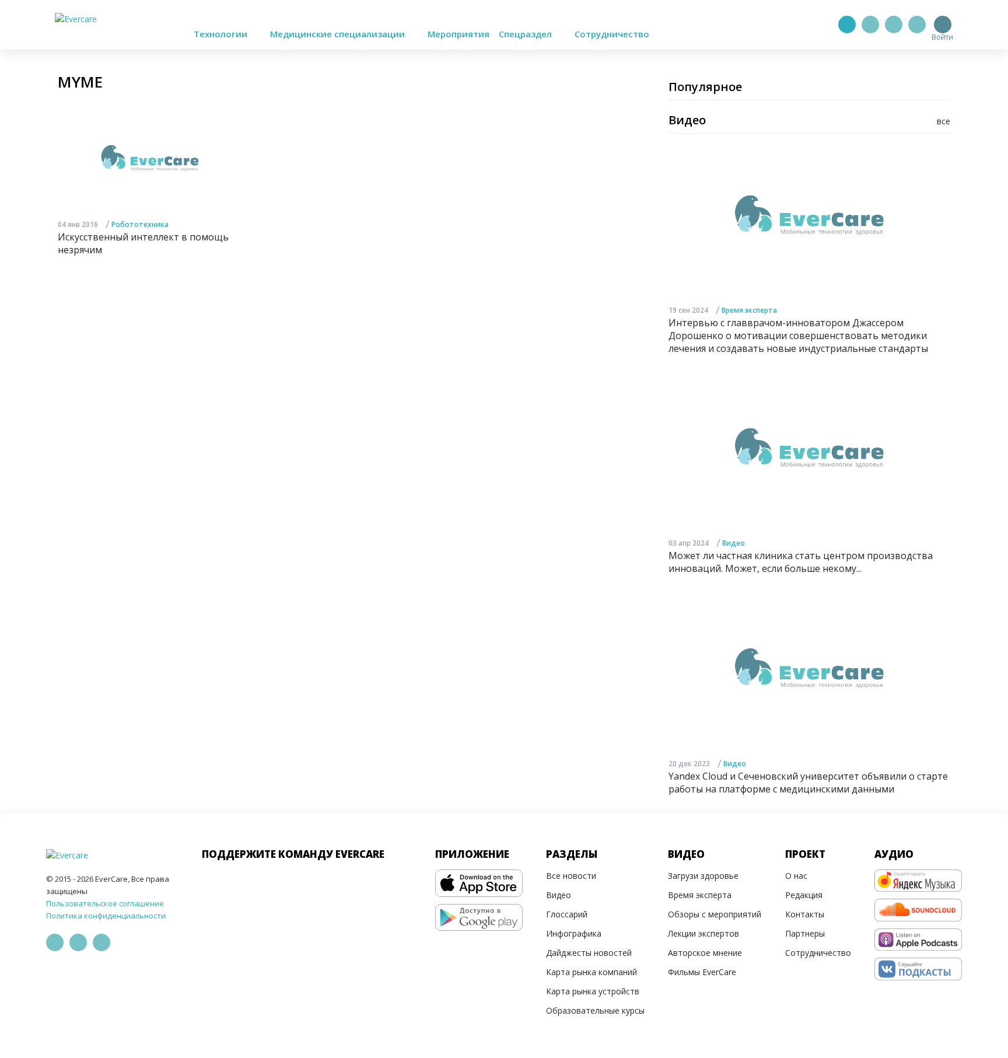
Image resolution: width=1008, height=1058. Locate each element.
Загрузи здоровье (703, 875)
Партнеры (805, 933)
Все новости (571, 875)
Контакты (804, 914)
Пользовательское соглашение (105, 903)
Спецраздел (526, 34)
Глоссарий (566, 914)
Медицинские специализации (338, 34)
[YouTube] (917, 24)
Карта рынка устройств (592, 991)
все (943, 121)
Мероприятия (458, 34)
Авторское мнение (705, 952)
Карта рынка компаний (591, 971)
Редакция (803, 894)
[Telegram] (870, 24)
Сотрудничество (612, 34)
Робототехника (140, 224)
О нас (796, 875)
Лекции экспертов (703, 933)
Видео (733, 543)
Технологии (222, 34)
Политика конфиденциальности (106, 915)
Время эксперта (749, 310)
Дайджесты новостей (589, 952)
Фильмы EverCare (702, 971)
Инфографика (573, 933)
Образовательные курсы (595, 1010)
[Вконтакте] (893, 24)
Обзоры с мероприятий (714, 914)
